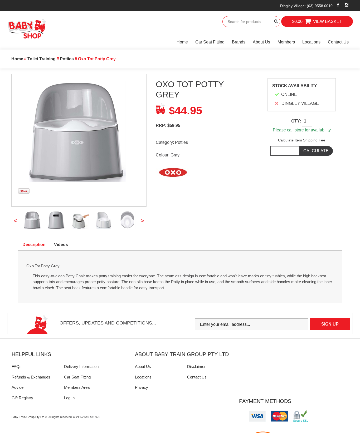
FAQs (17, 366)
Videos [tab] (61, 244)
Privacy (141, 387)
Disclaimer (196, 366)
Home (182, 42)
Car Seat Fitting (210, 42)
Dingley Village (306, 6)
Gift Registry (22, 398)
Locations (311, 42)
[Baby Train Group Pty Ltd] (27, 28)
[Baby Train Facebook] (338, 5)
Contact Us (338, 42)
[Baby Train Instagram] (347, 5)
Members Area (77, 387)
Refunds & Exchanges (31, 377)
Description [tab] (34, 244)
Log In (69, 398)
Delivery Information (81, 366)
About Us (261, 42)
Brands (238, 42)
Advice (17, 387)
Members (286, 42)
